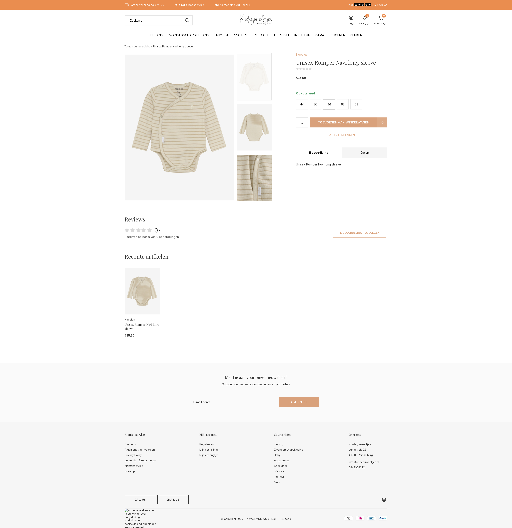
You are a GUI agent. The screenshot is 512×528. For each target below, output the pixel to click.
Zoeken (187, 20)
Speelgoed (261, 35)
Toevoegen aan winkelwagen (343, 122)
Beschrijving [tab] (318, 152)
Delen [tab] (365, 152)
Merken (356, 35)
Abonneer (299, 402)
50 (315, 104)
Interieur (302, 35)
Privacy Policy (133, 455)
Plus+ (273, 518)
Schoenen (337, 35)
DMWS (262, 518)
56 (329, 104)
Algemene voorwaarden (140, 449)
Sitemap (130, 471)
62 (343, 104)
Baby (217, 35)
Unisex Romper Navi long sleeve (142, 327)
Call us (140, 499)
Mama (319, 35)
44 (302, 104)
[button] (265, 76)
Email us (173, 499)
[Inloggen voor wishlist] (382, 122)
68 (356, 104)
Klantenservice (134, 465)
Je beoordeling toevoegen (359, 232)
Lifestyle (282, 35)
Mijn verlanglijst (208, 455)
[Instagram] (384, 499)
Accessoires (236, 35)
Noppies (302, 54)
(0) (314, 69)
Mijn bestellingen (209, 449)
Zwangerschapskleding (188, 35)
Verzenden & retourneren (140, 460)
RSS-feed (285, 518)
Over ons (130, 444)
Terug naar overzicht (137, 46)
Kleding (156, 35)
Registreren (206, 444)
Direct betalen (342, 135)
